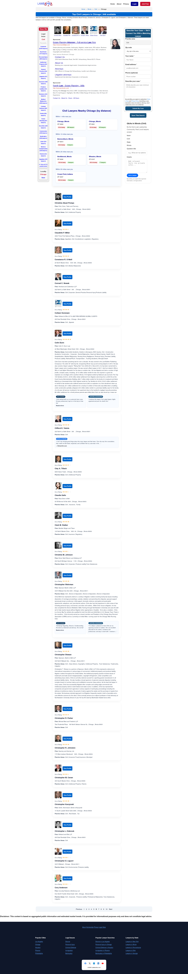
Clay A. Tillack (61, 468)
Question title (131, 148)
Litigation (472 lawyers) (43, 77)
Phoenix (37, 950)
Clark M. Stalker (61, 525)
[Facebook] (85, 963)
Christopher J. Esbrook (64, 831)
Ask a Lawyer (132, 175)
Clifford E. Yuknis (62, 428)
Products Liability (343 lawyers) (43, 88)
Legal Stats (102, 927)
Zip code (128, 47)
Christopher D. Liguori (64, 860)
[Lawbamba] (45, 6)
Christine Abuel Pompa (64, 203)
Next (110, 909)
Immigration (69, 950)
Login (134, 4)
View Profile (67, 197)
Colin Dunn (59, 342)
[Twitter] (89, 963)
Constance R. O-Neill (63, 259)
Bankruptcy (68, 953)
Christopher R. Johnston (65, 748)
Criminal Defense (70, 947)
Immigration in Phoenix (102, 950)
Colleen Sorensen (62, 313)
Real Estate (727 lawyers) (43, 52)
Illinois (89, 9)
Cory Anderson (61, 887)
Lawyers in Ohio (131, 950)
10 (106, 909)
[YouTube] (102, 963)
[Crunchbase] (94, 963)
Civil (95, 9)
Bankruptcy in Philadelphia (103, 953)
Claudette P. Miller (62, 232)
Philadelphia (39, 953)
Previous (79, 909)
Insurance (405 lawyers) (43, 82)
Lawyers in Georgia (132, 953)
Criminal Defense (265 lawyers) (43, 108)
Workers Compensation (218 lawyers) (43, 148)
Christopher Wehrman (64, 584)
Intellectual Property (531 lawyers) (43, 64)
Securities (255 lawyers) (43, 126)
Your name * (129, 56)
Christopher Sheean (63, 654)
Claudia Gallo (60, 495)
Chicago (37, 944)
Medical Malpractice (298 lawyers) (43, 101)
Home (112, 4)
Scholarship (90, 927)
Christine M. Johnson (64, 554)
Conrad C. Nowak (62, 283)
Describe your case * (133, 81)
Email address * (131, 64)
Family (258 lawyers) (43, 114)
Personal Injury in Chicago (103, 944)
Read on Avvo (60, 405)
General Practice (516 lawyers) (43, 71)
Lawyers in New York (132, 941)
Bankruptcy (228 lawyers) (43, 137)
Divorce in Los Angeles (102, 941)
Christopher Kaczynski (64, 804)
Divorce (67, 941)
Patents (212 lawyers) (43, 154)
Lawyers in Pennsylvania (133, 947)
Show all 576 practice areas (43, 165)
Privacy (126, 4)
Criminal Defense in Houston (104, 947)
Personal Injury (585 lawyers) (43, 58)
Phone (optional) (131, 73)
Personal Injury (70, 944)
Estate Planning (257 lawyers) (43, 120)
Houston (37, 947)
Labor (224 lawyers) (43, 142)
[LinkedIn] (98, 963)
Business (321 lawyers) (43, 95)
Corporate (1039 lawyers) (43, 47)
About (119, 4)
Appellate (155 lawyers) (43, 160)
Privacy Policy (135, 101)
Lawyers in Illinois (131, 944)
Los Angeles (39, 941)
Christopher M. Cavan (64, 777)
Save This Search (138, 115)
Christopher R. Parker (64, 718)
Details (129, 157)
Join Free (145, 4)
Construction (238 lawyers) (43, 132)
